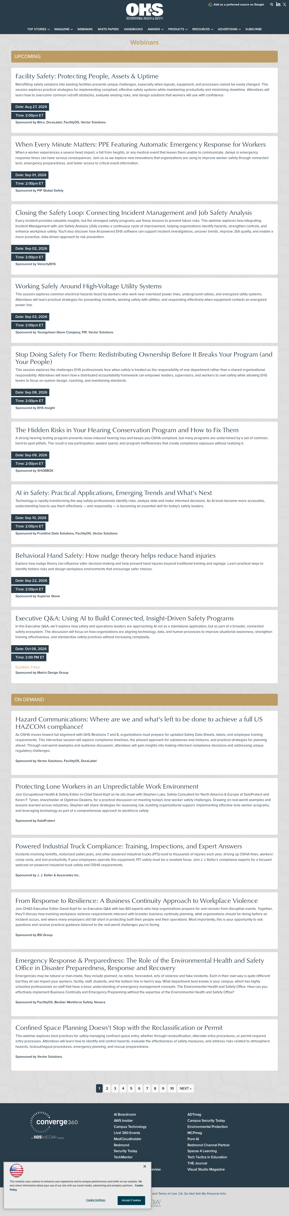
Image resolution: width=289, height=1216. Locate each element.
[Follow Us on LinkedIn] (278, 4)
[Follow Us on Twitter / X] (284, 4)
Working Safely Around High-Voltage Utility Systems (88, 285)
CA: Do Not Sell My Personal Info (202, 1194)
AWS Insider (123, 1120)
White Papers (108, 29)
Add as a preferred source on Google (239, 4)
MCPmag (194, 1133)
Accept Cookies (131, 1200)
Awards (154, 29)
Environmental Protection (207, 1127)
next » (185, 1088)
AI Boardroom (125, 1114)
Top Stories (36, 29)
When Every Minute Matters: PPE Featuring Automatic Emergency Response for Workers (140, 144)
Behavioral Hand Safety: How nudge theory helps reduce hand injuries (115, 555)
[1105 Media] (47, 1137)
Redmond (121, 1145)
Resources (201, 29)
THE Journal (197, 1163)
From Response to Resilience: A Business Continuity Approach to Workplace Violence (136, 900)
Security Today (125, 1151)
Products (176, 29)
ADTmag (194, 1114)
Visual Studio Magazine (206, 1169)
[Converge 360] (54, 1123)
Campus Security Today (206, 1120)
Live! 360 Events (127, 1133)
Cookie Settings (96, 1200)
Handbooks (133, 29)
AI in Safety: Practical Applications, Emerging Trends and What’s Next (113, 492)
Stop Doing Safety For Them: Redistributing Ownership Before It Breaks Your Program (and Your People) (143, 357)
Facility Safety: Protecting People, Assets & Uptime (87, 75)
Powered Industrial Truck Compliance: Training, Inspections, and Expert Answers (128, 846)
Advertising (227, 29)
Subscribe (253, 29)
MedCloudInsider (127, 1139)
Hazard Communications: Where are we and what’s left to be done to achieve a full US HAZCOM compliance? (139, 722)
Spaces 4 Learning (202, 1151)
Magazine (61, 29)
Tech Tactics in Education (207, 1157)
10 (172, 1088)
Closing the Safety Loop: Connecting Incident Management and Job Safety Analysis (133, 212)
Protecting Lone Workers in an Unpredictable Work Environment (106, 786)
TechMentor (123, 1157)
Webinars (85, 29)
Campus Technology (130, 1127)
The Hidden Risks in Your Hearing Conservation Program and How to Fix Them (127, 429)
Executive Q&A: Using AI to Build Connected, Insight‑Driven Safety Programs (124, 618)
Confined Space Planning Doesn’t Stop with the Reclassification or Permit (119, 1027)
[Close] (144, 1166)
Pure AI (193, 1139)
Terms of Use (167, 1194)
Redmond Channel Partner (208, 1145)
